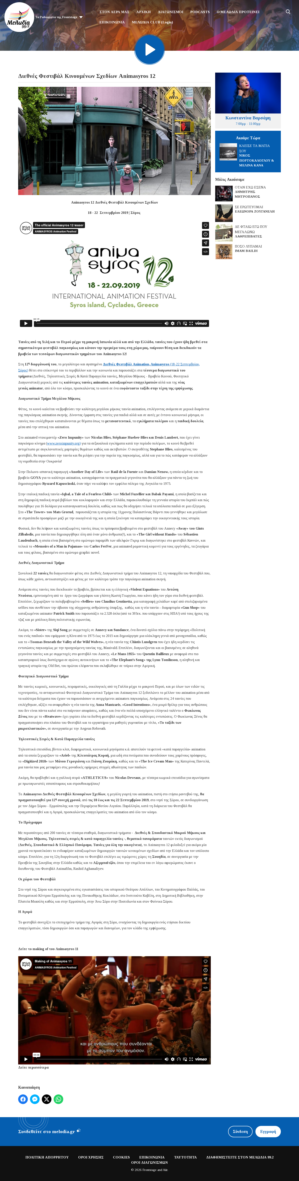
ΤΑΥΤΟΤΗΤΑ (185, 1157)
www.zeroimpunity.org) (64, 443)
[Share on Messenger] (35, 1099)
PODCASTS (200, 12)
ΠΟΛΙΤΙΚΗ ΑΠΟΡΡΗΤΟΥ (47, 1157)
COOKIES (121, 1157)
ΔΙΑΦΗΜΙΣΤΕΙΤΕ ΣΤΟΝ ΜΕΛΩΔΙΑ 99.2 (240, 1157)
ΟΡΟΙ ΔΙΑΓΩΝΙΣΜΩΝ (149, 1162)
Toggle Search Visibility (288, 11)
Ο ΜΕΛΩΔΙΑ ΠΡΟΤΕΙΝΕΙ (238, 12)
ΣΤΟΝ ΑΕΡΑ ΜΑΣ (114, 12)
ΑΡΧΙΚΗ (143, 12)
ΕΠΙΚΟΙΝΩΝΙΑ (112, 22)
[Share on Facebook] (23, 1099)
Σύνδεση (240, 1131)
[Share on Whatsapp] (58, 1099)
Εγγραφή (268, 1131)
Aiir (165, 1170)
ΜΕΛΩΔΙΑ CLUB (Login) (152, 22)
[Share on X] (46, 1099)
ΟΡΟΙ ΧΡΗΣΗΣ (91, 1157)
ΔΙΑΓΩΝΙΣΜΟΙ (170, 12)
